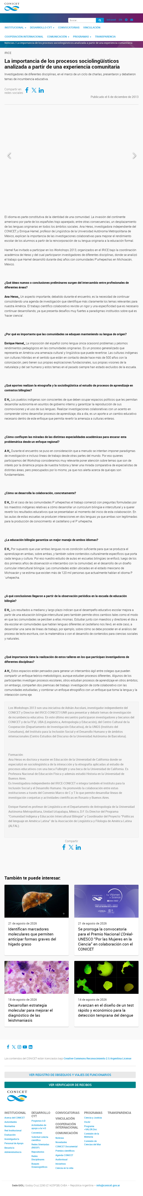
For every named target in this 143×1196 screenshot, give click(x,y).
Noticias (59, 1137)
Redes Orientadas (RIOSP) (40, 1146)
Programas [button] (81, 36)
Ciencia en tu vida (64, 1167)
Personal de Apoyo (13, 1143)
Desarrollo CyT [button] (41, 27)
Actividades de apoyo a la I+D (38, 1127)
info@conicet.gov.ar (108, 1185)
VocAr (87, 1121)
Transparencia (105, 36)
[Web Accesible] (126, 19)
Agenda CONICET (64, 1155)
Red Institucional (12, 1130)
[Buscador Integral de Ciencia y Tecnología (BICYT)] (100, 20)
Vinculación (91, 27)
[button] (134, 155)
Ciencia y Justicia (93, 1117)
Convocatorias (69, 27)
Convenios (36, 1132)
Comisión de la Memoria (91, 1135)
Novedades (61, 1142)
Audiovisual (61, 1159)
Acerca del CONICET (14, 1117)
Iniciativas (60, 1163)
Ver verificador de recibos (70, 1085)
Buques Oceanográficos (39, 1165)
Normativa (9, 1126)
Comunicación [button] (57, 36)
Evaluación (10, 1134)
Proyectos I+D (38, 1120)
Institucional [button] (14, 27)
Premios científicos (64, 1150)
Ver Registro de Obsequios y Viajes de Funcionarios (70, 1075)
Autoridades (10, 1121)
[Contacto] (131, 19)
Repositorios (37, 1151)
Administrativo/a (12, 1151)
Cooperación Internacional (24, 36)
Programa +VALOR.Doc (90, 1128)
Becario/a (9, 1147)
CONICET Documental (66, 1146)
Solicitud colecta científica (39, 1138)
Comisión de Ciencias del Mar (92, 1143)
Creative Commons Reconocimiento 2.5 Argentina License (97, 1058)
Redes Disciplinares (37, 1158)
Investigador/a (11, 1138)
